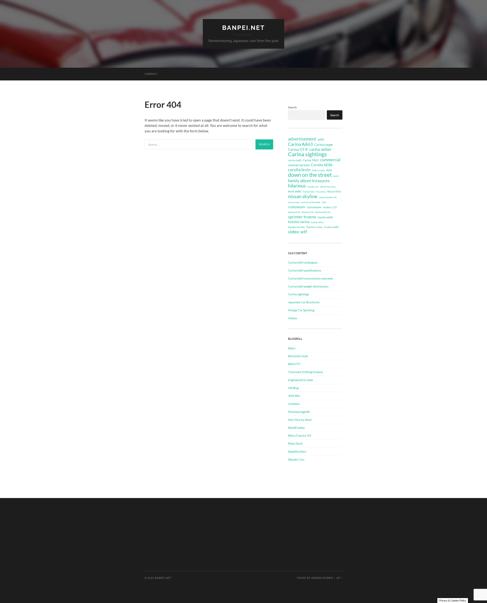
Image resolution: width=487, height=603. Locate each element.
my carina (321, 191)
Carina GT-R (298, 149)
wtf (303, 231)
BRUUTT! (294, 364)
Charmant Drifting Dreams (305, 372)
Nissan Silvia (334, 191)
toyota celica (317, 222)
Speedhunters (297, 451)
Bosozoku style (298, 356)
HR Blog (293, 388)
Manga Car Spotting (301, 310)
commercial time (299, 165)
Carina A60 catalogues (303, 262)
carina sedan (320, 149)
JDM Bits (294, 395)
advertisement (302, 139)
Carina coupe (323, 145)
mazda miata (308, 191)
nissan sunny (294, 202)
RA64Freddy (296, 427)
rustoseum (296, 207)
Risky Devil (295, 443)
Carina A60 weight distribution (308, 286)
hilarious (297, 185)
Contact (151, 73)
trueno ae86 (331, 227)
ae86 (321, 139)
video (293, 231)
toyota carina (299, 221)
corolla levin (299, 169)
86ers (291, 348)
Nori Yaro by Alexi (300, 419)
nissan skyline (303, 196)
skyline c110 (330, 207)
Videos (292, 318)
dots (329, 170)
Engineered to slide (300, 380)
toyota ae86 (325, 217)
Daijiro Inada (318, 170)
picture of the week (310, 202)
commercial (330, 159)
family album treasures (309, 180)
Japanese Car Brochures (304, 302)
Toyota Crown (314, 227)
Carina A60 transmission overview (310, 278)
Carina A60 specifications (304, 270)
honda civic (313, 186)
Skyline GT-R (308, 212)
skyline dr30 (294, 212)
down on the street (310, 175)
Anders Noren (322, 577)
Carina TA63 (311, 160)
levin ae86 (294, 191)
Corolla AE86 (322, 165)
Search (292, 107)
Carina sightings (307, 154)
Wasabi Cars (296, 459)
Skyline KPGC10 (322, 212)
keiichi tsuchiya (328, 186)
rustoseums (314, 207)
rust (324, 202)
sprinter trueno (302, 217)
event (336, 176)
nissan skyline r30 (328, 197)
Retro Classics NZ (299, 435)
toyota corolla (296, 227)
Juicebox (294, 403)
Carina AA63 (300, 144)
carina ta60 (294, 160)
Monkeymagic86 (299, 411)
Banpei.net (243, 27)
